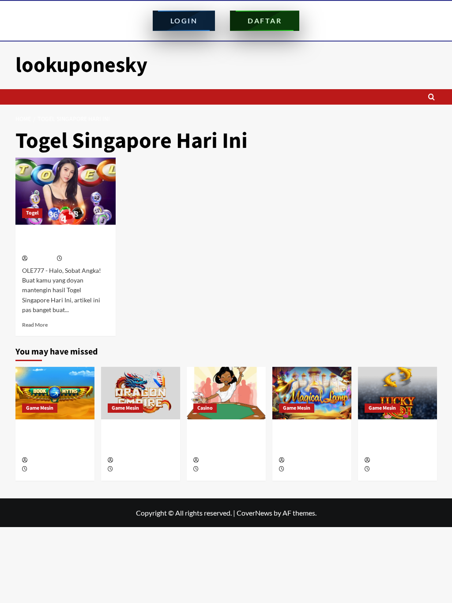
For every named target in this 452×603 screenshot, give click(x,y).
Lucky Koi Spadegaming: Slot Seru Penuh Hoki (392, 440)
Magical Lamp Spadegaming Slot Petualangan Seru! (306, 440)
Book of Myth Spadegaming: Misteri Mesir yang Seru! (54, 440)
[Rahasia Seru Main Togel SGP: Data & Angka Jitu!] (65, 191)
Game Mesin (39, 408)
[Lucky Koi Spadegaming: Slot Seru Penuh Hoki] (397, 393)
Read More (35, 324)
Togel (32, 213)
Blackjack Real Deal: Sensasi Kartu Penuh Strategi (224, 440)
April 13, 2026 (386, 469)
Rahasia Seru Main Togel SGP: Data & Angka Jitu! (62, 241)
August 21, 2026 (46, 469)
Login (184, 20)
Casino (205, 408)
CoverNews (254, 513)
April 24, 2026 (215, 469)
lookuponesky (81, 65)
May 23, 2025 (78, 259)
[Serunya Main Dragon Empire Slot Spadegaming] (140, 393)
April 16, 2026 (301, 469)
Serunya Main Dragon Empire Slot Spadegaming (139, 440)
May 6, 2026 (127, 469)
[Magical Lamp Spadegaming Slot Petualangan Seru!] (311, 393)
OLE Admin (41, 259)
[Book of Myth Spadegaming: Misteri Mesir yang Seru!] (54, 393)
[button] (431, 97)
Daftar (265, 20)
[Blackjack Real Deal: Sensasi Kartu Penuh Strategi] (226, 393)
